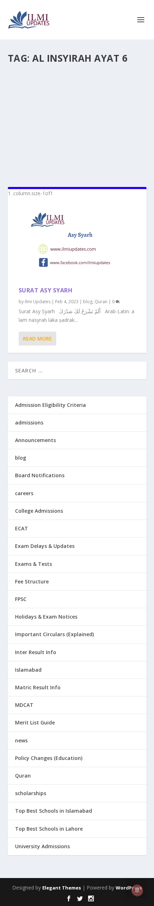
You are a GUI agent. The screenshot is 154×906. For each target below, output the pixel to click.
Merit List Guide (35, 722)
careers (24, 493)
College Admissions (39, 510)
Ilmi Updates (37, 302)
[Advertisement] (77, 122)
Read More (37, 338)
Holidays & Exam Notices (46, 616)
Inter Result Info (35, 652)
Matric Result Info (38, 687)
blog (87, 302)
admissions (29, 422)
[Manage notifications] (137, 890)
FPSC (21, 599)
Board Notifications (39, 475)
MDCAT (24, 704)
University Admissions (42, 846)
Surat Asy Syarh (46, 290)
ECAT (21, 528)
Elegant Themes (61, 887)
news (21, 740)
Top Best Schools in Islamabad (53, 810)
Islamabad (28, 669)
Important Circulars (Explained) (54, 634)
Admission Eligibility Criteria (50, 405)
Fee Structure (32, 581)
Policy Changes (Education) (48, 758)
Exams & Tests (33, 563)
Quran (101, 302)
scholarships (30, 793)
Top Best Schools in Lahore (49, 828)
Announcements (35, 440)
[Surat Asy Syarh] (77, 242)
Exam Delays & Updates (44, 546)
